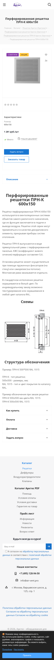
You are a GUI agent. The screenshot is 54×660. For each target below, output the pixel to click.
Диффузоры (27, 472)
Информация (27, 518)
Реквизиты (27, 527)
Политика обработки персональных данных (27, 607)
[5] (16, 105)
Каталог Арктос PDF (27, 488)
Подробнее (7, 649)
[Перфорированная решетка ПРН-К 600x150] (27, 71)
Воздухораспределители (27, 476)
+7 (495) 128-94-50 (29, 573)
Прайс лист (27, 513)
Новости (27, 523)
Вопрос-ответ (27, 531)
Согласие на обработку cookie (31, 615)
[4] (14, 105)
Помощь (27, 493)
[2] (8, 105)
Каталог (27, 463)
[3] (11, 105)
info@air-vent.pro (29, 580)
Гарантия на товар (27, 506)
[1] (5, 105)
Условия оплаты (27, 497)
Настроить (19, 649)
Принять (27, 655)
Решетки (27, 468)
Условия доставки (27, 502)
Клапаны (27, 481)
